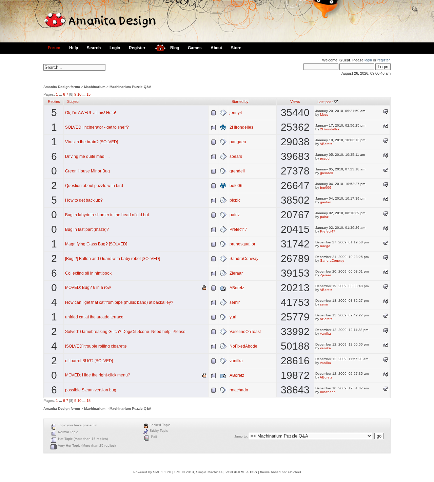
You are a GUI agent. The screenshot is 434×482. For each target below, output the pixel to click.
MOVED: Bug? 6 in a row (88, 287)
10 (79, 94)
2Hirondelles (241, 127)
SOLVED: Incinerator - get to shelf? (97, 127)
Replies (54, 101)
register (383, 60)
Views (295, 101)
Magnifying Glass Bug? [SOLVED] (96, 244)
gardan (325, 202)
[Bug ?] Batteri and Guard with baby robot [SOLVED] (112, 258)
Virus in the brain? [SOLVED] (91, 142)
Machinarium (94, 87)
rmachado (239, 390)
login (368, 60)
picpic (235, 200)
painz (235, 214)
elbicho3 (294, 472)
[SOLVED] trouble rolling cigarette (96, 346)
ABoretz (326, 144)
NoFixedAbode (243, 346)
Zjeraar (236, 273)
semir (235, 302)
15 (88, 94)
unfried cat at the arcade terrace (94, 317)
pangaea (238, 142)
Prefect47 (238, 229)
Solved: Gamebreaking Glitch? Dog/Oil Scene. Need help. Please (125, 331)
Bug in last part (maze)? (87, 229)
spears (236, 156)
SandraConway (244, 258)
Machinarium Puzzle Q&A (130, 87)
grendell (237, 171)
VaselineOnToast (245, 331)
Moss (324, 114)
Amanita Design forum (61, 87)
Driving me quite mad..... (87, 156)
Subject (73, 101)
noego (325, 246)
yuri (233, 317)
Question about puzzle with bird (94, 185)
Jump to (240, 436)
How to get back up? (84, 200)
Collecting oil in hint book (88, 273)
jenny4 (236, 112)
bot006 (236, 185)
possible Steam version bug (90, 390)
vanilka (325, 333)
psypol (325, 158)
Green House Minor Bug (87, 171)
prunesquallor (242, 244)
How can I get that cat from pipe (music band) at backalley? (119, 302)
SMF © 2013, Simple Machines (198, 472)
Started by (240, 101)
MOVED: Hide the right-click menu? (97, 375)
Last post (325, 102)
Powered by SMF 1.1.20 (152, 472)
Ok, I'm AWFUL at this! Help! (90, 112)
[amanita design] (158, 47)
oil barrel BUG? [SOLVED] (89, 360)
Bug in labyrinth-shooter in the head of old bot (107, 214)
